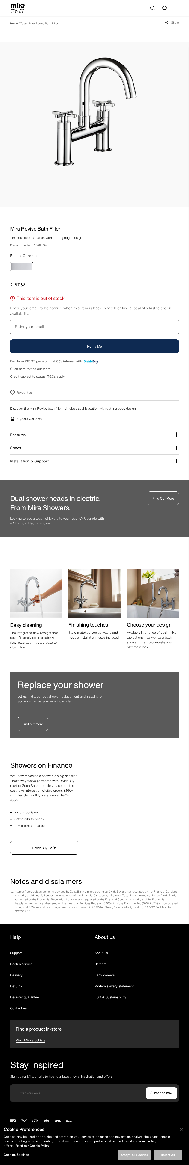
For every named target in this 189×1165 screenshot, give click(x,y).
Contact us (18, 1001)
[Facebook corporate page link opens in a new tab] (13, 1116)
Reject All (168, 1155)
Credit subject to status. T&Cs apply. (37, 376)
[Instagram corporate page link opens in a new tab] (35, 1116)
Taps (23, 23)
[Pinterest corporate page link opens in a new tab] (46, 1116)
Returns (16, 979)
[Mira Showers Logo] (17, 8)
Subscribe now (161, 1086)
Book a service (21, 957)
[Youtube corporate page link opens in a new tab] (58, 1116)
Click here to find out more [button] (30, 368)
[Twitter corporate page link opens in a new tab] (24, 1116)
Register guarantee (24, 990)
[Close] (182, 1129)
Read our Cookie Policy (32, 1146)
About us (101, 945)
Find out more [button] (32, 717)
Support (16, 945)
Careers (100, 957)
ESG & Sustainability (110, 990)
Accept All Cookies (134, 1155)
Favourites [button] (24, 392)
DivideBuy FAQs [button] (44, 840)
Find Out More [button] (163, 498)
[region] (94, 1143)
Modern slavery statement (114, 979)
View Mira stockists (30, 1033)
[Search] (152, 8)
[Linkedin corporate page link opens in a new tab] (69, 1116)
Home (14, 23)
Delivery (16, 968)
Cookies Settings (16, 1155)
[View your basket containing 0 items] (164, 7)
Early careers (104, 968)
